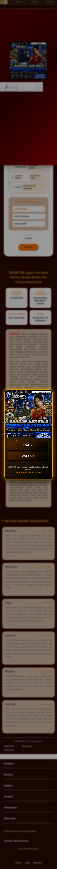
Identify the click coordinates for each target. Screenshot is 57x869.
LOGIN (28, 445)
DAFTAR (28, 455)
